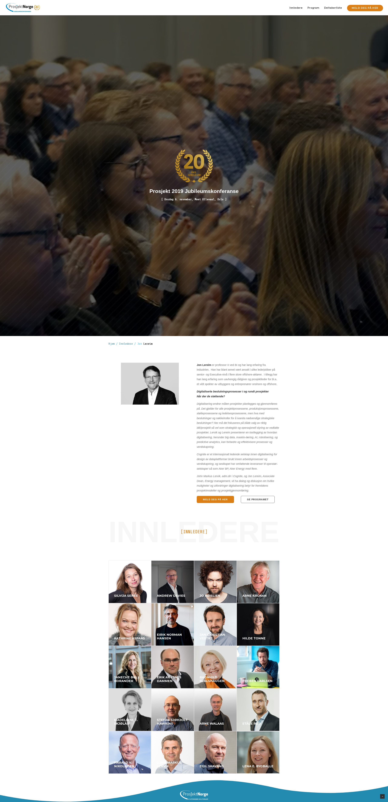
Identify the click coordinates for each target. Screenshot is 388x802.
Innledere (296, 7)
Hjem (112, 343)
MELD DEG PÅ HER (215, 499)
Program (313, 7)
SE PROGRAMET (257, 499)
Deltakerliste (333, 7)
